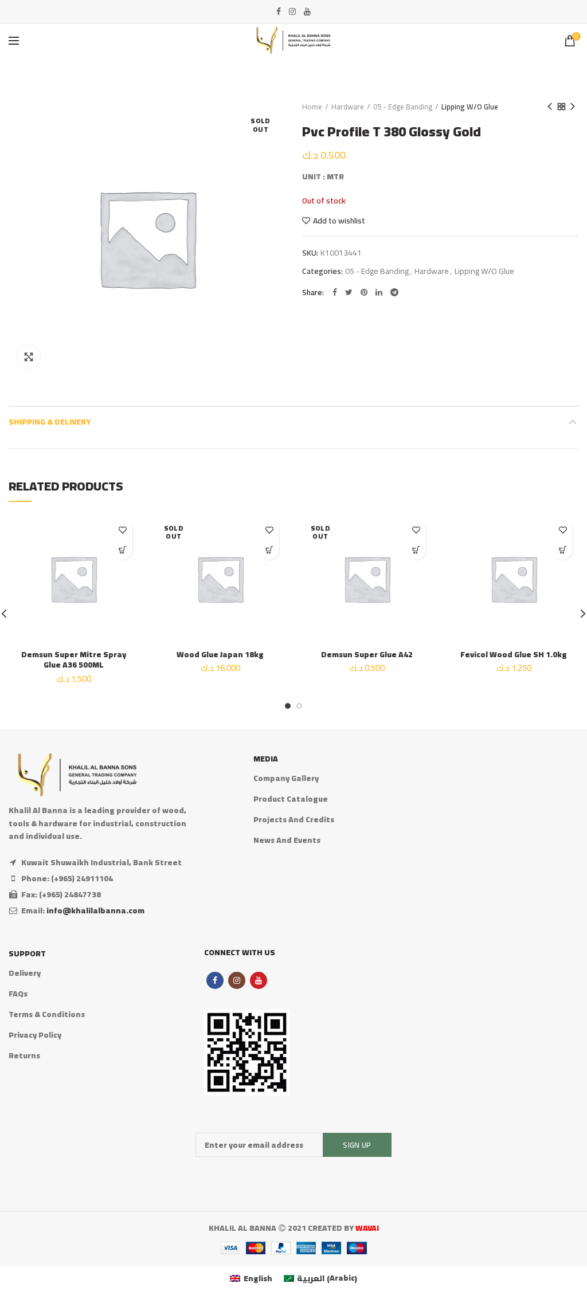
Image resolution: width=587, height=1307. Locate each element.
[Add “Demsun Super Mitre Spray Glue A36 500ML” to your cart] (122, 550)
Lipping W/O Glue (469, 106)
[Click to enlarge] (28, 357)
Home (312, 106)
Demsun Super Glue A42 (367, 654)
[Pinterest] (364, 292)
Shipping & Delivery (50, 421)
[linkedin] (378, 292)
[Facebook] (278, 11)
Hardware (347, 106)
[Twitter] (349, 292)
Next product (572, 106)
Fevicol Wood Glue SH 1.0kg (513, 654)
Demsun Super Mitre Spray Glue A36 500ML (73, 659)
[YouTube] (307, 11)
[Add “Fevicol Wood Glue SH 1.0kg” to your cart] (563, 550)
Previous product (549, 106)
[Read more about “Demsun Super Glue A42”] (416, 550)
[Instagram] (292, 11)
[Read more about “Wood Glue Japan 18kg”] (269, 550)
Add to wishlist (339, 221)
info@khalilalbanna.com (95, 910)
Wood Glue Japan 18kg (220, 654)
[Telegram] (394, 292)
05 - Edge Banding (402, 106)
